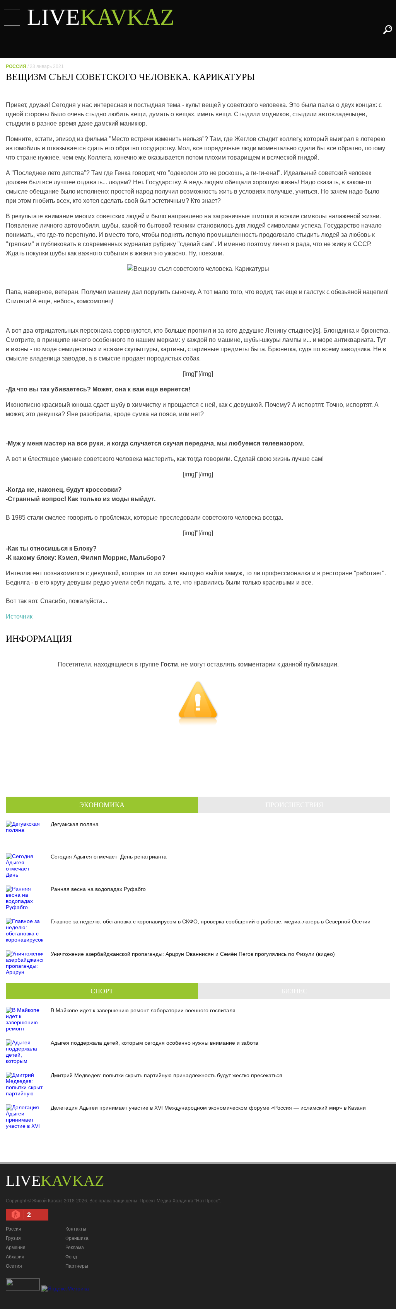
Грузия (13, 1238)
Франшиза (77, 1238)
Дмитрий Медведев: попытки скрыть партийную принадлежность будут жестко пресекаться (166, 1075)
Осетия (14, 1266)
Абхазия (15, 1257)
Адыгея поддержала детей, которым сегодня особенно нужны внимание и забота (154, 1043)
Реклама (74, 1247)
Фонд (71, 1257)
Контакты (75, 1229)
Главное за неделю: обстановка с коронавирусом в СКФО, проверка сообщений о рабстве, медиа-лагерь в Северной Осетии (210, 921)
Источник (19, 616)
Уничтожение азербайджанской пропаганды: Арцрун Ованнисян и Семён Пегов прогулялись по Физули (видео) (193, 954)
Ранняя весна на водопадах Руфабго (98, 889)
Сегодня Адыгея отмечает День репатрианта (109, 856)
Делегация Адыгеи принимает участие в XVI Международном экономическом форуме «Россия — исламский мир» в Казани (208, 1108)
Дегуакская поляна (75, 824)
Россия (16, 66)
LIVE (100, 17)
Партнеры (76, 1266)
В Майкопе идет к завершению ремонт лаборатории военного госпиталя (143, 1010)
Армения (16, 1247)
